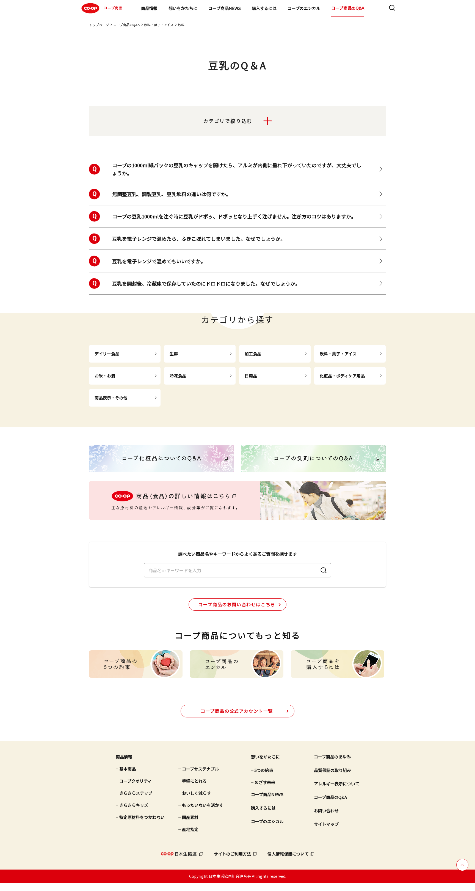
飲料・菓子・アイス (158, 24)
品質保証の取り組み (332, 770)
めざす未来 (265, 782)
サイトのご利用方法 (232, 854)
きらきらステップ (135, 793)
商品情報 (149, 8)
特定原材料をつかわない (142, 817)
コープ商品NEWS (224, 8)
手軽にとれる (194, 781)
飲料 (181, 24)
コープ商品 (113, 7)
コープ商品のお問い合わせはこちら (236, 604)
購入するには (264, 8)
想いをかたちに (183, 8)
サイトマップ (326, 824)
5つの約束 (264, 770)
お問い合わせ (326, 810)
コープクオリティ (135, 781)
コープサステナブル (200, 769)
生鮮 (174, 354)
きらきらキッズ (133, 805)
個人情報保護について (288, 854)
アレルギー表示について (336, 783)
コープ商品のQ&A (347, 8)
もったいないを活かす (202, 805)
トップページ (99, 24)
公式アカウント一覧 (237, 711)
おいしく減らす (196, 793)
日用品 (251, 376)
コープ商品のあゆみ (332, 757)
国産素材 (190, 817)
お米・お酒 (105, 376)
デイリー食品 (107, 354)
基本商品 (127, 769)
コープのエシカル (304, 8)
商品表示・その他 (111, 398)
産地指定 (190, 829)
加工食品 (253, 354)
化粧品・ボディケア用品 (342, 376)
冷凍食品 (178, 376)
